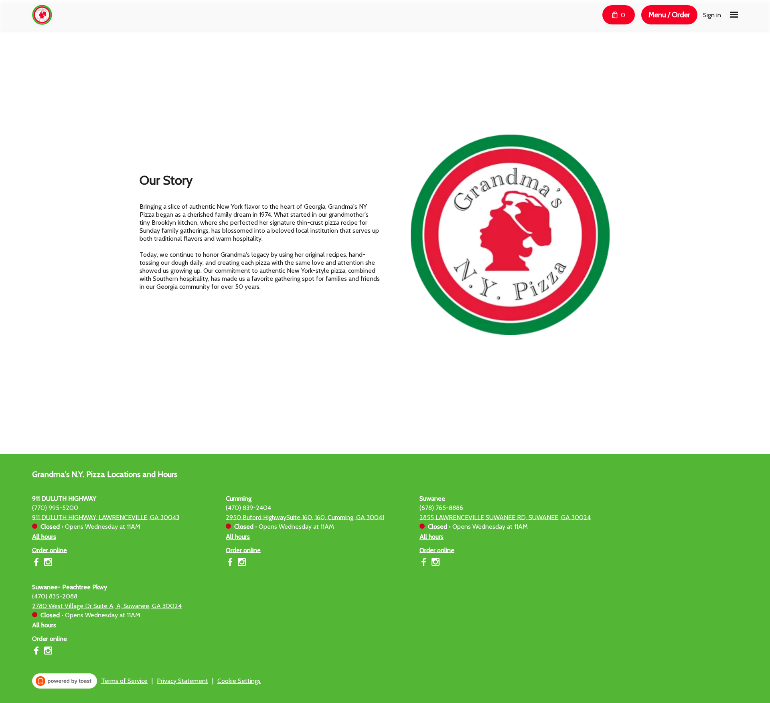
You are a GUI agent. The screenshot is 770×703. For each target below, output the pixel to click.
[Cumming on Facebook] (231, 563)
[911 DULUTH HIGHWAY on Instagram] (47, 563)
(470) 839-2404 (248, 507)
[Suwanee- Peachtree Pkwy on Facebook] (37, 652)
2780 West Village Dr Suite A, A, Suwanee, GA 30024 (107, 605)
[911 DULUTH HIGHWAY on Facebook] (37, 563)
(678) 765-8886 (441, 507)
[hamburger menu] (734, 14)
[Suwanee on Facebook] (424, 563)
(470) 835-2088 (54, 596)
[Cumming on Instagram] (241, 563)
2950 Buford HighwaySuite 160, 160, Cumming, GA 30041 (305, 517)
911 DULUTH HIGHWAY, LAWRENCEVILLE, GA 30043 (105, 517)
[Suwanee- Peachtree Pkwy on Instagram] (47, 652)
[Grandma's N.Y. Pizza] (42, 15)
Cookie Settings (239, 681)
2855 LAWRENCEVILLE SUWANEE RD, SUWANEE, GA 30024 (505, 517)
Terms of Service (124, 681)
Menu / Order (669, 14)
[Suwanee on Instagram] (435, 563)
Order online (49, 550)
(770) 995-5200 (55, 507)
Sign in (712, 15)
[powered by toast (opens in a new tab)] (64, 681)
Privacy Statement (182, 681)
